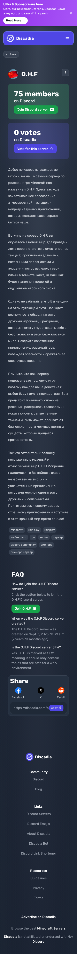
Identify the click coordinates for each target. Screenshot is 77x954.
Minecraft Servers (51, 928)
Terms (38, 898)
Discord (38, 779)
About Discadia (38, 834)
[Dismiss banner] (71, 13)
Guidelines (38, 878)
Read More (15, 20)
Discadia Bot (38, 843)
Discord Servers (38, 814)
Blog (38, 789)
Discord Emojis (38, 824)
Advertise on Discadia (38, 917)
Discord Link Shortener (38, 853)
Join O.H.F (23, 609)
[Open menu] (67, 38)
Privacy (38, 888)
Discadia (10, 937)
